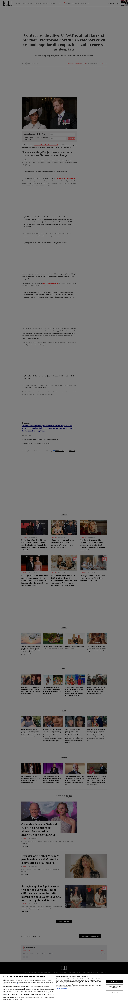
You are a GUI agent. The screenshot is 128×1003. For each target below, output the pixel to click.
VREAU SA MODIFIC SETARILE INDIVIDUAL (114, 986)
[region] (64, 988)
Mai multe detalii (14, 983)
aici (7, 994)
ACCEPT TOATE (114, 981)
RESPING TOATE (114, 992)
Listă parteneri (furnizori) (62, 988)
